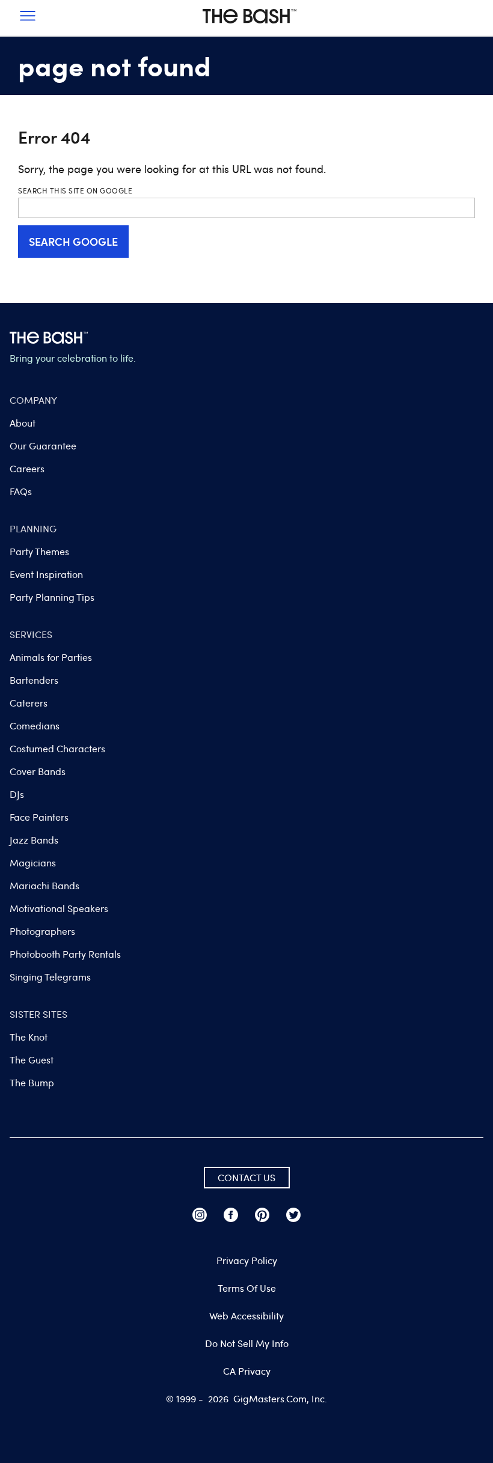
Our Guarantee (43, 445)
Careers (27, 468)
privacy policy (246, 1260)
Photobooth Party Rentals (65, 954)
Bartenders (34, 680)
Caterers (28, 703)
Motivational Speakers (59, 908)
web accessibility (246, 1315)
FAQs (21, 491)
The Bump (32, 1082)
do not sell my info (247, 1343)
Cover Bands (38, 771)
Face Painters (39, 817)
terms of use (247, 1288)
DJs (17, 794)
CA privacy (247, 1371)
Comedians (35, 725)
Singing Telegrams (50, 977)
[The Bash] (249, 26)
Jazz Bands (34, 840)
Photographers (42, 931)
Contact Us (246, 1177)
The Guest (32, 1059)
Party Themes (39, 551)
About (22, 423)
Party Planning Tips (52, 597)
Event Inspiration (46, 574)
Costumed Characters (57, 748)
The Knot (28, 1037)
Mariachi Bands (44, 885)
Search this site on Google (75, 190)
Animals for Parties (51, 657)
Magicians (33, 862)
